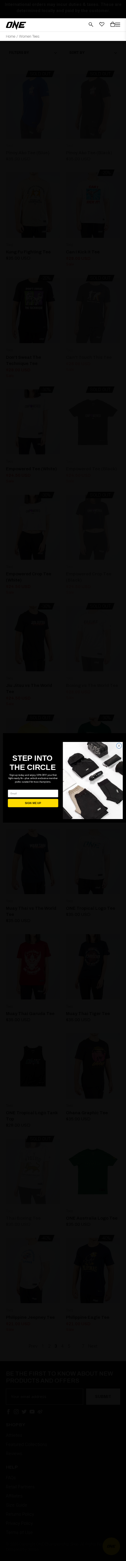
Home (10, 36)
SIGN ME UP (33, 803)
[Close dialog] (119, 745)
